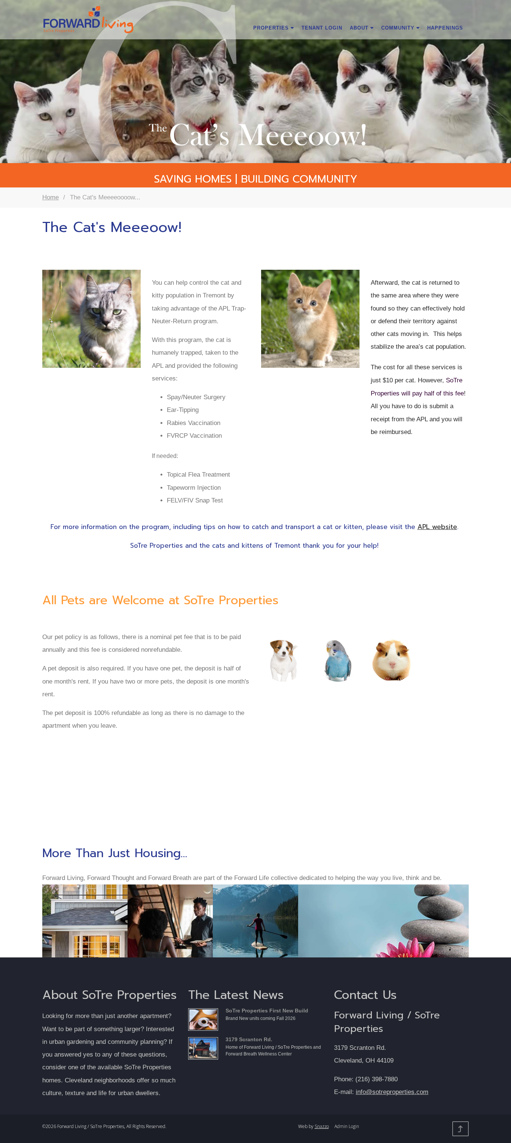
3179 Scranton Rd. (249, 1039)
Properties (272, 28)
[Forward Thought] (170, 934)
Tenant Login (322, 28)
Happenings (445, 28)
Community (398, 28)
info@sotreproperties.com (392, 1091)
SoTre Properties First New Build (267, 1011)
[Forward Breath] (255, 934)
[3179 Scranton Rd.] (205, 1047)
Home (50, 197)
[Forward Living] (85, 934)
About (360, 28)
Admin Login (346, 1126)
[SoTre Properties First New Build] (205, 1018)
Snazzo (322, 1126)
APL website (437, 527)
